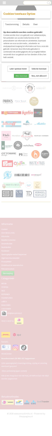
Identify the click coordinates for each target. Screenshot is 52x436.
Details (26, 24)
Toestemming (12, 24)
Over (35, 24)
